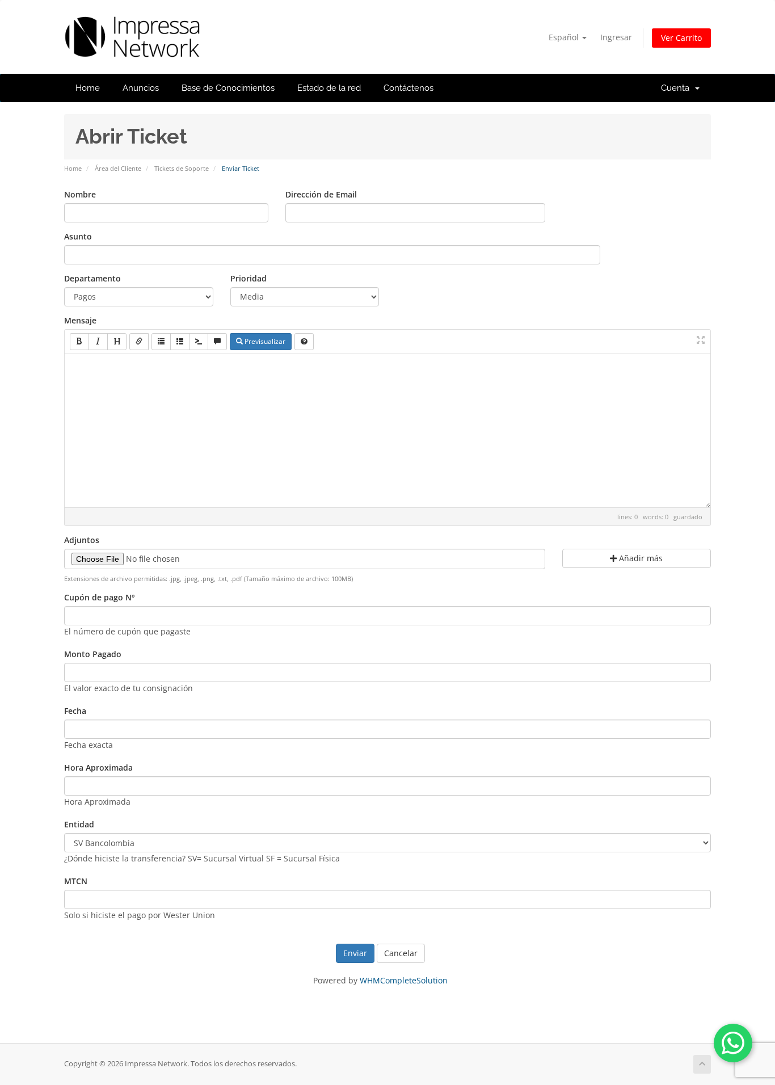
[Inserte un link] (139, 341)
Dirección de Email (321, 194)
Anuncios (141, 88)
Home (87, 88)
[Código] (198, 341)
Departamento (92, 278)
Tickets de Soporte (181, 168)
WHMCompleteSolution (404, 980)
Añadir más (640, 558)
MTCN (75, 881)
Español (565, 37)
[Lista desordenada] (161, 341)
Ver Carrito (681, 37)
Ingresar (616, 37)
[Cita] (217, 341)
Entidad (79, 824)
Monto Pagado (92, 654)
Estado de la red (329, 88)
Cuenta (677, 88)
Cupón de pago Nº (99, 597)
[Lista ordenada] (179, 341)
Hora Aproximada (98, 767)
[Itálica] (98, 341)
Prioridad (248, 278)
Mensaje (80, 320)
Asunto (78, 236)
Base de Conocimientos (228, 88)
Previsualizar (264, 341)
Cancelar (401, 953)
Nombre (80, 194)
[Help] (304, 341)
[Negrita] (79, 341)
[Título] (117, 341)
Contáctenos (408, 88)
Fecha (75, 710)
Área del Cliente (118, 168)
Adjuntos (81, 540)
